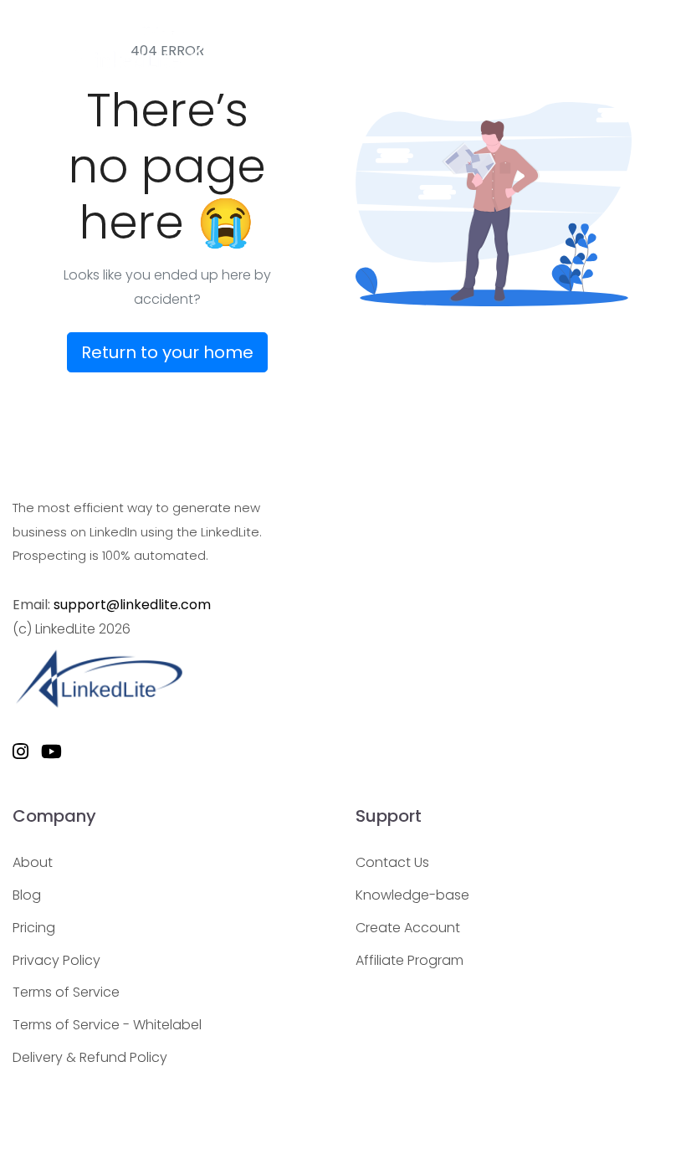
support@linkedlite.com (132, 604)
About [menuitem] (33, 862)
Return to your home (167, 352)
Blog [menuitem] (27, 895)
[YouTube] (51, 753)
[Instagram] (20, 753)
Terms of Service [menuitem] (66, 992)
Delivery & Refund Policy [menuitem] (90, 1057)
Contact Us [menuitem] (392, 862)
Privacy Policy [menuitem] (56, 960)
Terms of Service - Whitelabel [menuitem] (107, 1024)
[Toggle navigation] (650, 53)
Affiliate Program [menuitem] (409, 960)
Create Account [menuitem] (408, 927)
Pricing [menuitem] (34, 927)
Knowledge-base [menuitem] (412, 895)
